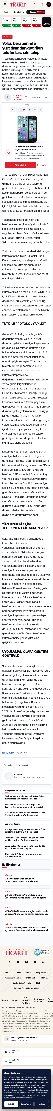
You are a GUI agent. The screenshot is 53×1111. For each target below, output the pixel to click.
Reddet (42, 1104)
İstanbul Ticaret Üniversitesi (26, 988)
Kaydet (25, 765)
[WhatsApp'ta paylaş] (23, 109)
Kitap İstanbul (42, 973)
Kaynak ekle (20, 165)
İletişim (15, 1000)
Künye (5, 1000)
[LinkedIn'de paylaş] (29, 109)
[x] (9, 962)
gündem (23, 753)
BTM (19, 973)
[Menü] (5, 4)
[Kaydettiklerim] (42, 4)
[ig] (26, 962)
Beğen (10, 765)
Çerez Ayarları (26, 1104)
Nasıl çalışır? (42, 165)
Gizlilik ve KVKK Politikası (26, 1000)
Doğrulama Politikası (39, 1000)
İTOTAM (8, 973)
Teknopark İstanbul (13, 978)
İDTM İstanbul (31, 978)
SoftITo (28, 973)
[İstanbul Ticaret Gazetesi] (19, 4)
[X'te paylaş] (12, 109)
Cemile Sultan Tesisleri (22, 983)
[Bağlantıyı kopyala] (40, 109)
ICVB (38, 983)
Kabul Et (11, 1104)
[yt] (18, 962)
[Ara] (35, 4)
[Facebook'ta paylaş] (18, 109)
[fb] (35, 962)
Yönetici (18, 775)
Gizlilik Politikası (9, 1098)
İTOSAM (44, 978)
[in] (43, 962)
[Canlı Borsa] (48, 4)
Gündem (7, 37)
